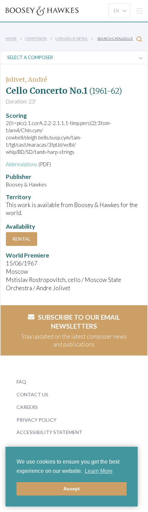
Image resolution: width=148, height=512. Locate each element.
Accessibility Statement (49, 432)
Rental (21, 239)
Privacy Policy (36, 420)
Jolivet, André (26, 79)
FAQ (21, 382)
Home (11, 38)
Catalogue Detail (71, 38)
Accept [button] (71, 488)
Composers (36, 38)
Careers (27, 407)
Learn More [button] (99, 471)
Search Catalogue (115, 38)
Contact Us (32, 394)
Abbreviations (22, 164)
